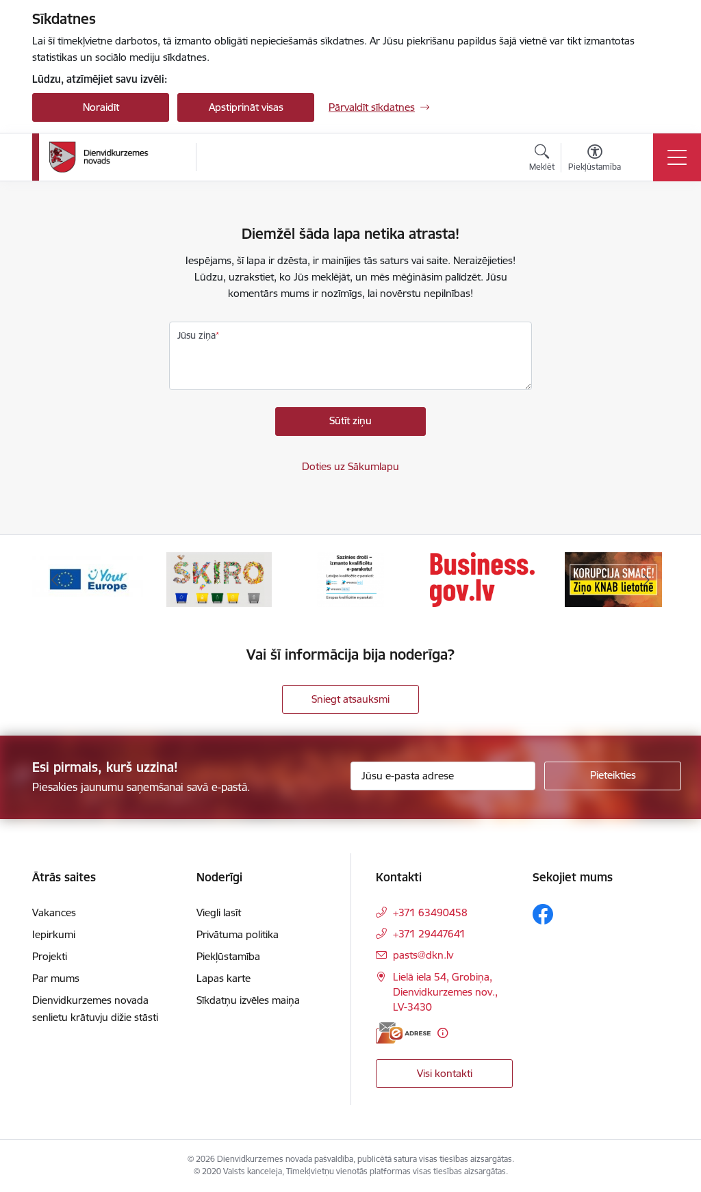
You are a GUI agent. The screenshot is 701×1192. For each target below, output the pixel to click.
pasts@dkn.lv (423, 954)
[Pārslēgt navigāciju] (677, 157)
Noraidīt (101, 107)
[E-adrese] (403, 1033)
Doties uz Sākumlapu (350, 466)
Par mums (55, 978)
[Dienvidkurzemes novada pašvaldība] (117, 157)
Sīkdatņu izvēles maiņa (248, 1000)
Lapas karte (223, 978)
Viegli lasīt (218, 912)
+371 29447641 (429, 933)
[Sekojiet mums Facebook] (543, 914)
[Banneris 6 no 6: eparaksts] (219, 578)
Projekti (49, 956)
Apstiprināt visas (246, 107)
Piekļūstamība (228, 956)
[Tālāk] (646, 579)
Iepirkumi (53, 934)
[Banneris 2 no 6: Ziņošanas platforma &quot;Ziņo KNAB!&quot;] (482, 578)
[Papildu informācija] (442, 1033)
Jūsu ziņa (196, 335)
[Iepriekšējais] (55, 579)
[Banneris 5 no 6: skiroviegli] (87, 578)
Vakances (54, 912)
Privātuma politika (237, 934)
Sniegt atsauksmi (350, 698)
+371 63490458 (430, 912)
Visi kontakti (444, 1073)
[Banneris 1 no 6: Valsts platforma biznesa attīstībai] (350, 578)
